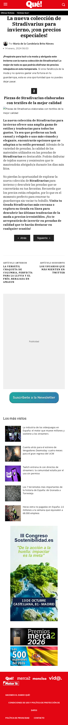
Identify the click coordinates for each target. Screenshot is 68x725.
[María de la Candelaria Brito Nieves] (6, 43)
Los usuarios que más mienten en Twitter (52, 269)
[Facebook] (16, 252)
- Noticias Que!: (22, 13)
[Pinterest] (31, 252)
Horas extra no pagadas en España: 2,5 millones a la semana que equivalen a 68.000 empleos (43, 510)
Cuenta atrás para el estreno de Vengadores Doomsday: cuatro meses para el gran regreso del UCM (42, 450)
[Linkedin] (52, 252)
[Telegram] (45, 252)
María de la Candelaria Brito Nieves (33, 43)
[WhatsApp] (38, 252)
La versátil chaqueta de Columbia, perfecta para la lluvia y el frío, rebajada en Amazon (18, 274)
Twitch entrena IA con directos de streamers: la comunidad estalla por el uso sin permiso (43, 470)
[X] (23, 252)
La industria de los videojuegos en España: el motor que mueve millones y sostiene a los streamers (44, 430)
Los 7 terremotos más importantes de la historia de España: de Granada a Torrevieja (42, 490)
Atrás (23, 238)
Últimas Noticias (7, 13)
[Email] (60, 252)
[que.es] (34, 4)
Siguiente (42, 238)
